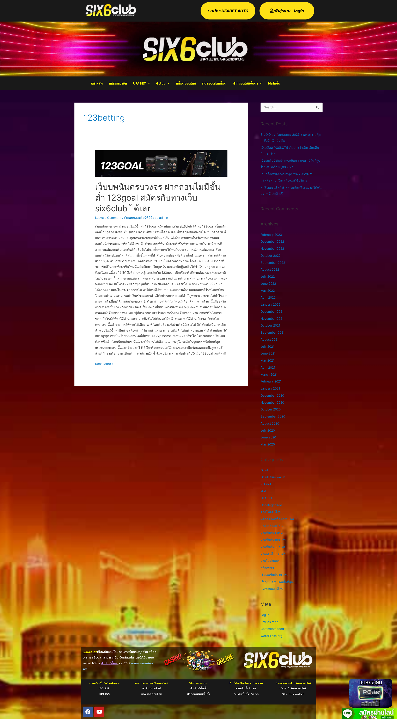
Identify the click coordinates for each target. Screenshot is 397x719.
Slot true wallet (293, 694)
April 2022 (268, 297)
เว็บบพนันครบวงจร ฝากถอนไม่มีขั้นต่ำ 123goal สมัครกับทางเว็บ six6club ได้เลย (157, 197)
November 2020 (272, 402)
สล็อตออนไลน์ (186, 83)
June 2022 (268, 284)
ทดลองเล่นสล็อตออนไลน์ (277, 519)
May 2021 (267, 360)
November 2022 (272, 249)
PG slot (266, 484)
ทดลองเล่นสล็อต (214, 83)
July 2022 (268, 276)
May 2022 (268, 291)
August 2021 (270, 339)
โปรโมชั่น (274, 83)
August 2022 (270, 269)
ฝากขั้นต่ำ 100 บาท (273, 540)
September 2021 (273, 332)
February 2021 (271, 381)
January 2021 (270, 388)
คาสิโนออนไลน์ (271, 512)
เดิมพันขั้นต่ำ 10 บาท (274, 575)
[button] (141, 83)
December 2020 (272, 395)
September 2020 (273, 416)
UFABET (139, 83)
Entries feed (269, 622)
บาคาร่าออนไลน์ (272, 526)
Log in (265, 615)
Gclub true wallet (273, 477)
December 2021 (272, 312)
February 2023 (271, 235)
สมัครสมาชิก (118, 83)
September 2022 (273, 263)
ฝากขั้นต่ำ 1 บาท (272, 533)
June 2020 (268, 437)
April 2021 (268, 367)
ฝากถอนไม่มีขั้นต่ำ (245, 83)
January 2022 (270, 304)
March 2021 (269, 374)
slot (263, 491)
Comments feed (272, 629)
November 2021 (272, 319)
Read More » (104, 363)
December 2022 (272, 241)
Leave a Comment (108, 218)
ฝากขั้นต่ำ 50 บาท (273, 547)
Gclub (161, 83)
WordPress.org (271, 636)
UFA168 (104, 694)
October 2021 (270, 325)
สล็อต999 (267, 568)
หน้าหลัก (97, 83)
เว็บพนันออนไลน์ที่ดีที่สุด (140, 218)
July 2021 (267, 347)
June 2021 (268, 353)
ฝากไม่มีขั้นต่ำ (270, 561)
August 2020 (270, 423)
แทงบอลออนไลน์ (272, 589)
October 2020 (271, 409)
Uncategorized (271, 505)
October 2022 (271, 256)
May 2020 (268, 444)
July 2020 (268, 430)
